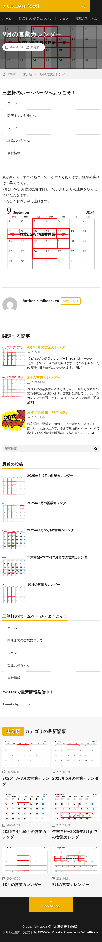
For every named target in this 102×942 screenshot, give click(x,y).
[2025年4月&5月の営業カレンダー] (13, 539)
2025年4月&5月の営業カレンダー (52, 530)
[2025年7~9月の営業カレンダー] (13, 484)
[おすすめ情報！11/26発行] (13, 421)
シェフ (63, 18)
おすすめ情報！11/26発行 (47, 412)
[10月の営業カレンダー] (13, 593)
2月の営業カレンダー (43, 377)
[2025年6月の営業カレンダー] (13, 512)
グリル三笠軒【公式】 (63, 926)
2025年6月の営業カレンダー (48, 503)
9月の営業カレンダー (70, 884)
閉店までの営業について (35, 18)
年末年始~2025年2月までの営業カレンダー (59, 557)
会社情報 (13, 153)
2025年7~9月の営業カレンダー (50, 476)
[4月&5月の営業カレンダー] (13, 355)
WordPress (90, 932)
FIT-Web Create (50, 932)
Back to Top (51, 906)
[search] (96, 448)
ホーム (6, 18)
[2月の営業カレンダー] (13, 386)
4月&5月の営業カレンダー (48, 347)
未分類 (34, 47)
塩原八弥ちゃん (86, 18)
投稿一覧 (69, 301)
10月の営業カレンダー (43, 584)
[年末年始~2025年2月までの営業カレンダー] (13, 566)
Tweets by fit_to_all (17, 704)
